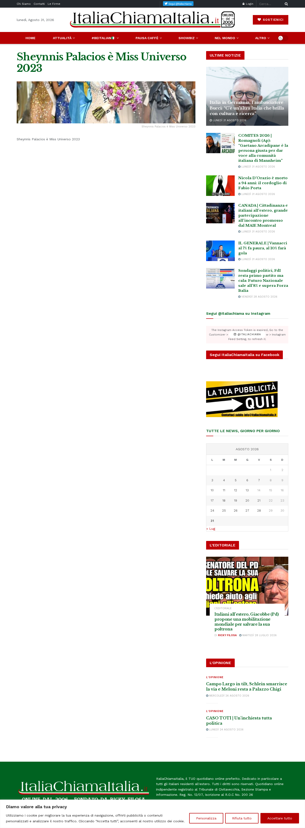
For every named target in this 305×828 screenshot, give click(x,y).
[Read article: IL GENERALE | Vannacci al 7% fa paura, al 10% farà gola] (220, 251)
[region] (152, 814)
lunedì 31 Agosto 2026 (229, 120)
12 (235, 490)
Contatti (39, 3)
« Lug (210, 528)
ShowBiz (186, 38)
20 (247, 500)
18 (223, 500)
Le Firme (54, 3)
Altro (260, 38)
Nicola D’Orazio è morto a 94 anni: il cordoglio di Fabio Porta (263, 183)
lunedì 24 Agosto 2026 (226, 729)
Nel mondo (225, 38)
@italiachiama (248, 334)
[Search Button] (285, 4)
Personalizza (206, 818)
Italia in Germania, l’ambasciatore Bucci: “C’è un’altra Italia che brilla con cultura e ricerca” (247, 108)
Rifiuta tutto (242, 818)
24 (212, 510)
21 (258, 500)
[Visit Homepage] (152, 19)
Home (30, 38)
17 (212, 500)
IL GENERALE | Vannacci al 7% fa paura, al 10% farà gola (262, 248)
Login (249, 3)
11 (224, 490)
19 (235, 500)
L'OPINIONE (215, 677)
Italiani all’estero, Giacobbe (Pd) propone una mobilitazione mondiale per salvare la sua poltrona (246, 621)
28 (259, 510)
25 (224, 510)
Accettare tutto (279, 818)
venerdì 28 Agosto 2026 (258, 296)
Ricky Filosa (227, 635)
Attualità (62, 38)
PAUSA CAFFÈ (147, 38)
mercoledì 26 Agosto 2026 (228, 695)
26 (236, 510)
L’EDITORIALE (223, 608)
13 (247, 490)
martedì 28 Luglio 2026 (259, 635)
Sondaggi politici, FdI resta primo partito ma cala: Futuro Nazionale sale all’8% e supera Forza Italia (263, 280)
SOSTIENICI (273, 19)
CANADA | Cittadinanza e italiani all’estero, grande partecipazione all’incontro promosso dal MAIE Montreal (263, 215)
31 (212, 521)
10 (212, 490)
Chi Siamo (24, 3)
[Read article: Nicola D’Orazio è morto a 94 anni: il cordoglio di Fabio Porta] (220, 185)
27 (247, 510)
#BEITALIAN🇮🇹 (103, 38)
